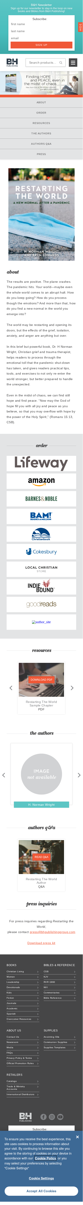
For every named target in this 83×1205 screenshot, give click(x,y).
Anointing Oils (51, 1037)
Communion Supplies (55, 1042)
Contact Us (13, 1037)
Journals (11, 1003)
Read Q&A (41, 857)
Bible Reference (53, 998)
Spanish (11, 1014)
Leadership (13, 982)
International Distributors (20, 1094)
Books (12, 965)
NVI (46, 987)
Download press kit (41, 943)
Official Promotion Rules (20, 1063)
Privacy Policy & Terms (19, 1058)
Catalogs (12, 1081)
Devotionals (13, 987)
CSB (46, 971)
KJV (46, 977)
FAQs (10, 1053)
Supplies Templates (55, 1047)
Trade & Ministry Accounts (16, 1087)
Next (72, 688)
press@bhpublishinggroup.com (52, 932)
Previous (11, 688)
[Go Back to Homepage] (25, 1117)
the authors (41, 133)
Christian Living (15, 971)
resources (41, 123)
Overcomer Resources (19, 1019)
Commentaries (52, 992)
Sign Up (41, 45)
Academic (12, 1008)
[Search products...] (60, 62)
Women (11, 977)
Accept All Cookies (41, 1191)
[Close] (77, 1137)
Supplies (51, 1030)
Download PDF (41, 679)
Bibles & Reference (59, 965)
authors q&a (41, 143)
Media (10, 1047)
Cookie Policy (45, 1158)
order (41, 112)
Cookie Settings (41, 1178)
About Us (14, 1030)
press (41, 154)
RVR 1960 (49, 982)
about (41, 102)
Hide (80, 26)
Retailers (14, 1074)
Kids (9, 992)
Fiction (10, 998)
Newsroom (12, 1042)
